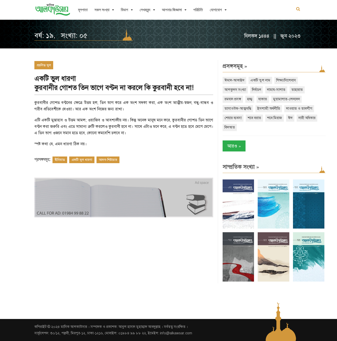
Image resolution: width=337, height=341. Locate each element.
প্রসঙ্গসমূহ (235, 66)
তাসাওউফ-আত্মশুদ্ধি (237, 108)
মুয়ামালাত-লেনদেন (286, 99)
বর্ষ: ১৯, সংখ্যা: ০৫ (61, 35)
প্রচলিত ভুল (44, 65)
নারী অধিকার (306, 118)
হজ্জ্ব (249, 99)
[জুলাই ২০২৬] (273, 227)
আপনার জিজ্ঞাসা (172, 9)
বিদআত (229, 127)
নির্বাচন (256, 89)
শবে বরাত (254, 118)
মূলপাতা (83, 9)
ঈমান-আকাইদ (234, 80)
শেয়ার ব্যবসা (233, 118)
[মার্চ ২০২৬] (308, 280)
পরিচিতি (198, 9)
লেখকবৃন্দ (145, 9)
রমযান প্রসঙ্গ (232, 99)
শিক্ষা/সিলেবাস (286, 80)
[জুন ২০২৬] (308, 227)
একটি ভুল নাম (260, 80)
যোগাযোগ (216, 9)
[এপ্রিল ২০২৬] (273, 280)
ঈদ (290, 118)
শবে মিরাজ (274, 118)
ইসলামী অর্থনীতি (268, 108)
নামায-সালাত (276, 89)
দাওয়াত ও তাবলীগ (299, 108)
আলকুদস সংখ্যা (235, 89)
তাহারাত (297, 89)
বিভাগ (124, 9)
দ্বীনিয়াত (60, 160)
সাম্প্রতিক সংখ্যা (241, 166)
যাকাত (262, 99)
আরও (234, 146)
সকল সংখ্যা (101, 9)
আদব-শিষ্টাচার (108, 160)
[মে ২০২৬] (238, 280)
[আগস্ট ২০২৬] (238, 227)
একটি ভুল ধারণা (82, 160)
